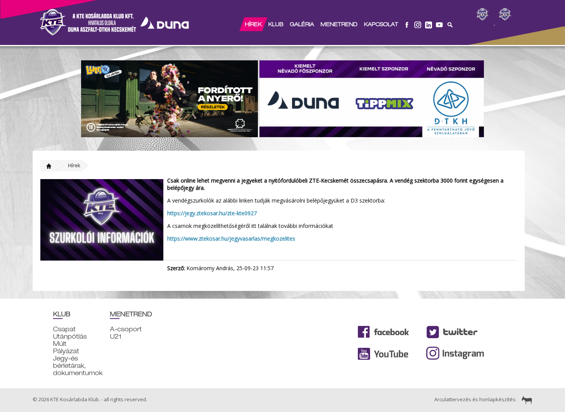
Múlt (59, 343)
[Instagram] (417, 24)
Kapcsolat (381, 24)
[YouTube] (439, 24)
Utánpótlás (70, 336)
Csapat (64, 329)
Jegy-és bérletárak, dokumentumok (78, 366)
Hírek (253, 24)
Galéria (302, 24)
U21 (115, 336)
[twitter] (428, 24)
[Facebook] (407, 24)
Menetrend (339, 24)
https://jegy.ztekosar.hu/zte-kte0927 (212, 213)
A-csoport (126, 329)
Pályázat (66, 351)
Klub (275, 24)
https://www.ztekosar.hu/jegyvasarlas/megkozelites (231, 238)
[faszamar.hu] (525, 399)
